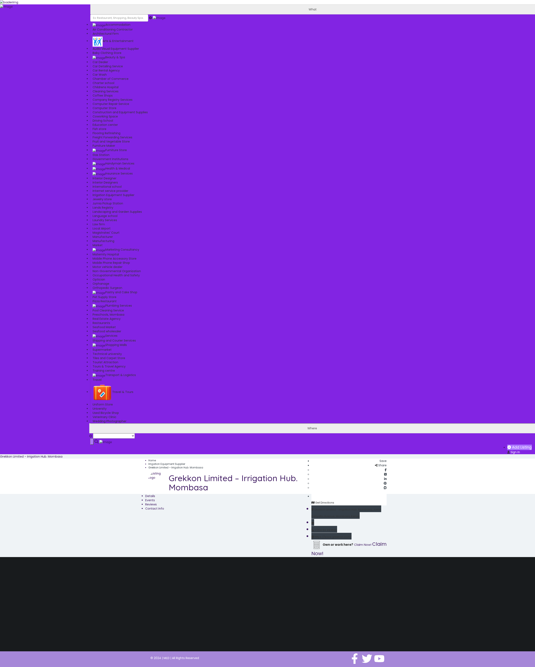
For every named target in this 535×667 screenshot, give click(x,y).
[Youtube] (379, 658)
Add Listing (521, 447)
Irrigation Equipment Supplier (166, 464)
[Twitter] (367, 658)
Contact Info (154, 508)
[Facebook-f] (354, 658)
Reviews (151, 504)
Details (150, 496)
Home (152, 460)
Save (383, 461)
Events (150, 500)
